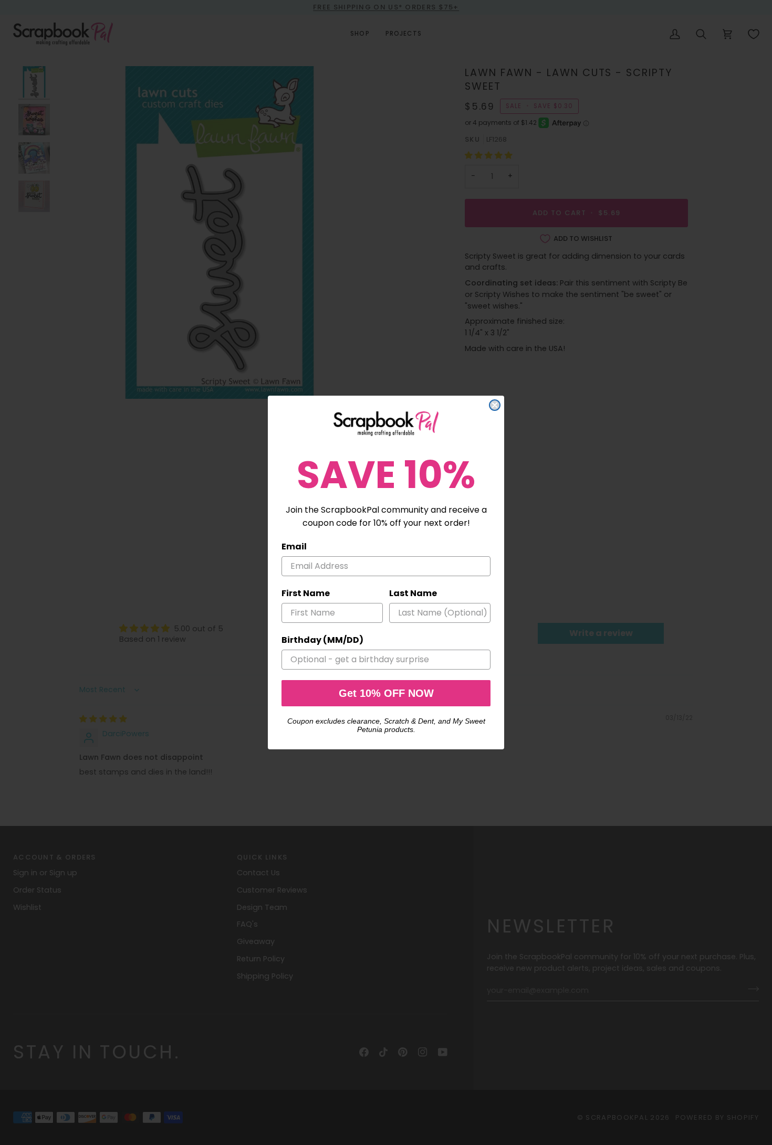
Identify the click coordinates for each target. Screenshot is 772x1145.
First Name (305, 593)
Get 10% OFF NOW (386, 693)
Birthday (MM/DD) (322, 640)
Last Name (413, 593)
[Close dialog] (494, 405)
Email (294, 546)
